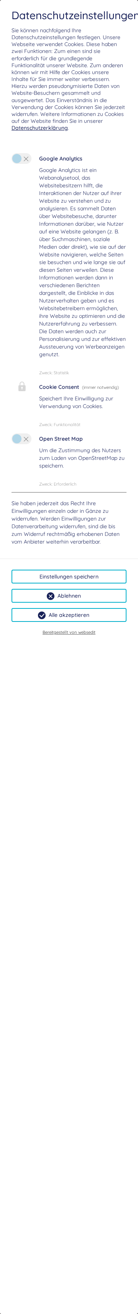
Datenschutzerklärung (40, 127)
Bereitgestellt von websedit (69, 632)
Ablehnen (69, 595)
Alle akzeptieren (69, 615)
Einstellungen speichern (69, 576)
